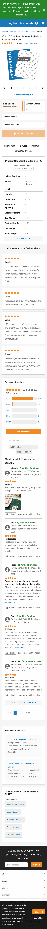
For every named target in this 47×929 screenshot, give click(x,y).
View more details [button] (24, 238)
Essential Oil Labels (14, 819)
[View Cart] (42, 23)
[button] (4, 23)
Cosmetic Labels (13, 827)
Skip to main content (9, 13)
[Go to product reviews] (7, 43)
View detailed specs (23, 94)
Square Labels (12, 812)
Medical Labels (28, 31)
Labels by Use (14, 31)
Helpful (11, 514)
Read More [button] (10, 602)
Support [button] (5, 888)
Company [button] (6, 894)
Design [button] (5, 881)
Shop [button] (4, 873)
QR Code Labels (13, 834)
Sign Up (36, 864)
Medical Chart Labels (15, 804)
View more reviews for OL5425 (23, 702)
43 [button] (22, 712)
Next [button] (28, 712)
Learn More (38, 918)
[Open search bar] (10, 23)
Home (4, 31)
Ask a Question (23, 431)
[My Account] (36, 23)
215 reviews (31, 43)
